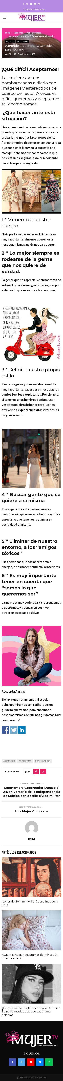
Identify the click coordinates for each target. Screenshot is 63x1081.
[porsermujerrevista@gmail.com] (43, 737)
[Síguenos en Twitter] (25, 737)
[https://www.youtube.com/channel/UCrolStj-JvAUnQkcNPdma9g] (37, 737)
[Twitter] (21, 1062)
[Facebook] (12, 1062)
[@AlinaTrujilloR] (28, 749)
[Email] (40, 1062)
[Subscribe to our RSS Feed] (31, 737)
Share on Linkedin (22, 730)
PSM (11, 54)
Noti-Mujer (10, 41)
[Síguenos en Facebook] (18, 737)
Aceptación (9, 761)
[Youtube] (30, 1062)
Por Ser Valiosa (22, 41)
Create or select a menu (34, 9)
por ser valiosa (42, 761)
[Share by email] (34, 749)
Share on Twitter (13, 730)
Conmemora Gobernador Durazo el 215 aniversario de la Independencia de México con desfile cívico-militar (31, 792)
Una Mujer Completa (31, 811)
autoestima (25, 761)
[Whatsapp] (49, 1062)
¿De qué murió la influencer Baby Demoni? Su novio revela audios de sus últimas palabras (31, 1012)
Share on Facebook (5, 730)
